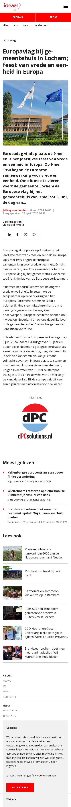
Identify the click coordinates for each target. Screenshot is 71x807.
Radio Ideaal (10, 710)
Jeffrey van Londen (15, 210)
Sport (26, 25)
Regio (53, 17)
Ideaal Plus (9, 716)
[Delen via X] (25, 234)
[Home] (18, 6)
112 (16, 25)
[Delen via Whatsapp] (34, 234)
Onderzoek (41, 25)
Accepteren (20, 787)
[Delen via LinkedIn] (10, 234)
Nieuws (18, 17)
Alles (5, 25)
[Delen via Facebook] (17, 234)
